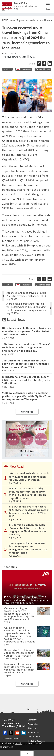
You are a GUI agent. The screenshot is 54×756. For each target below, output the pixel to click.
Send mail (7, 69)
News (12, 20)
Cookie (18, 743)
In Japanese (26, 69)
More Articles (27, 411)
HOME (5, 20)
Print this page (44, 69)
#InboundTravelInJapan (14, 56)
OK (27, 753)
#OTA (32, 56)
